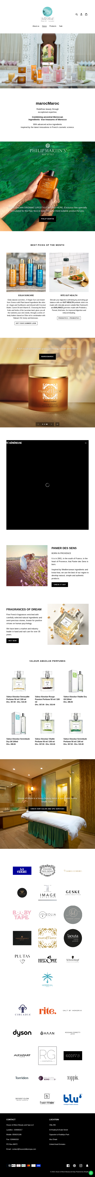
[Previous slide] (38, 424)
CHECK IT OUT (60, 584)
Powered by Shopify (82, 1172)
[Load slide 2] (45, 424)
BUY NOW (13, 641)
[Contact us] (91, 1173)
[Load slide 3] (47, 424)
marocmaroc (47, 363)
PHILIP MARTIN (47, 219)
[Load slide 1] (43, 424)
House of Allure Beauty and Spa (65, 1172)
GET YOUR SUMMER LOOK (26, 323)
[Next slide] (51, 424)
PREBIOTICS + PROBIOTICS (68, 318)
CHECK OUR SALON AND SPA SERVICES (47, 809)
